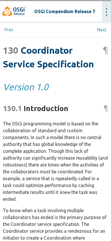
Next (101, 29)
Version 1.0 (25, 87)
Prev (9, 29)
